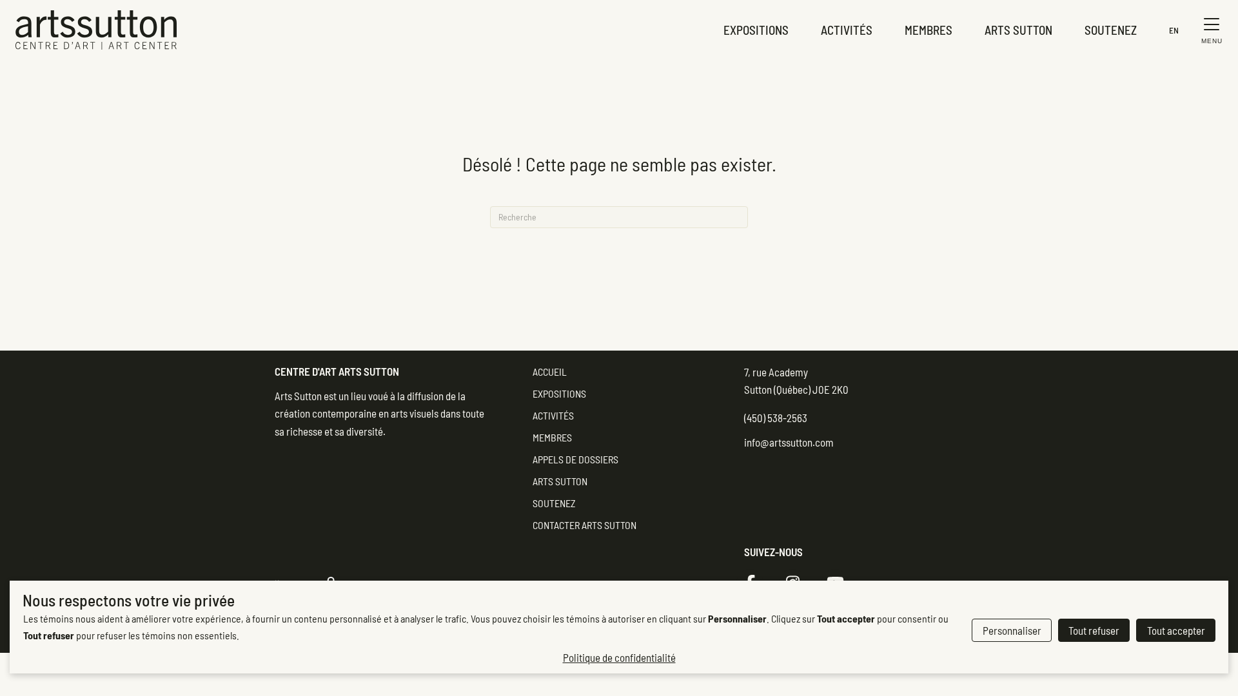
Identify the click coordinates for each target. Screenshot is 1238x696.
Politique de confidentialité (619, 657)
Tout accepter (1176, 630)
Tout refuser (1093, 630)
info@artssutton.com (789, 442)
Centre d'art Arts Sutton (337, 371)
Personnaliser (1012, 630)
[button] (1209, 29)
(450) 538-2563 (775, 417)
